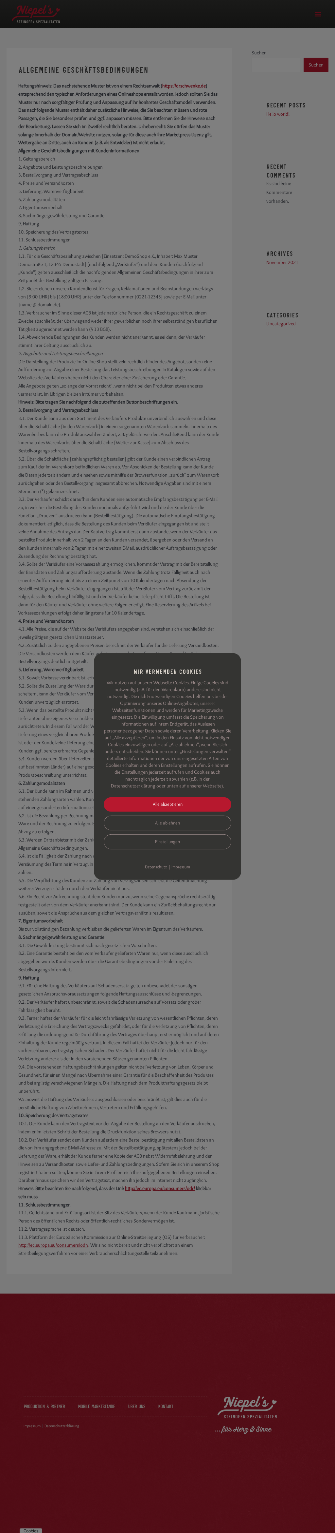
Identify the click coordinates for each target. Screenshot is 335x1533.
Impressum (180, 866)
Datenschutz (156, 866)
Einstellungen (167, 841)
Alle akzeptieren (168, 804)
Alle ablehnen (167, 822)
